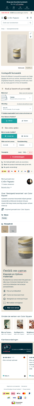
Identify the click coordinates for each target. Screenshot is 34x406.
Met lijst (26, 136)
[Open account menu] (27, 18)
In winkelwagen (18, 157)
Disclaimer (24, 386)
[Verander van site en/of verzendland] (31, 12)
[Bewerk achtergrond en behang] (30, 36)
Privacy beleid (26, 389)
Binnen (10, 121)
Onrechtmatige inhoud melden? (12, 389)
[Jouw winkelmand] (31, 18)
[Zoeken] (30, 22)
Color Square (13, 18)
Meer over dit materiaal (26, 93)
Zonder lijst (10, 136)
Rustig (4, 218)
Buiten (26, 121)
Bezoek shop (5, 187)
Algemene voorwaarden (13, 386)
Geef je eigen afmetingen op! (17, 113)
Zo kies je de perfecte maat (25, 104)
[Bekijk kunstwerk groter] (30, 33)
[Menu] (2, 17)
